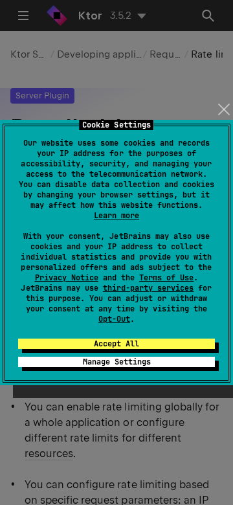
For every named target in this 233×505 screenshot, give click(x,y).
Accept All (116, 344)
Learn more (116, 215)
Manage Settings (117, 362)
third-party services (148, 288)
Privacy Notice (66, 278)
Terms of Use (166, 278)
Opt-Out (114, 319)
